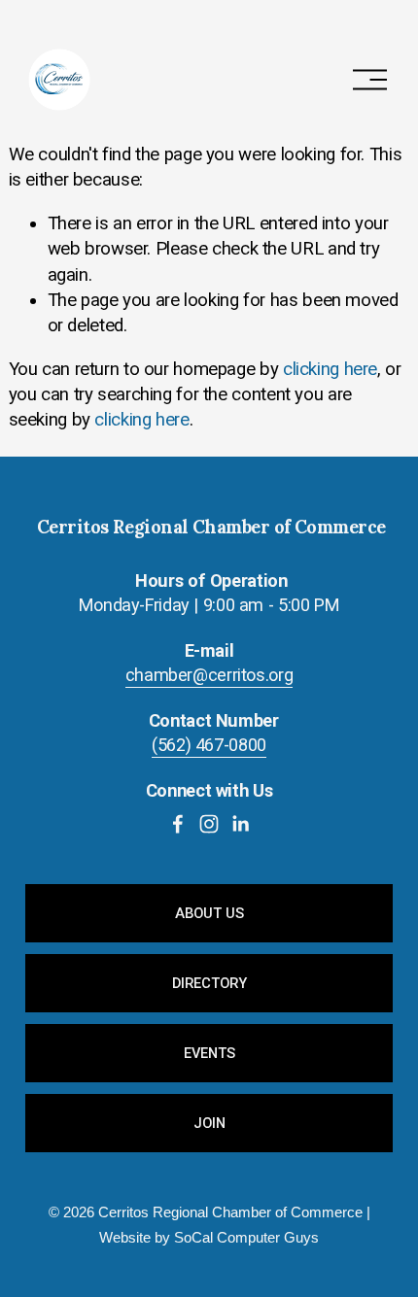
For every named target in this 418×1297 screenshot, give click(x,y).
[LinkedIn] (240, 824)
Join (209, 1123)
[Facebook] (178, 824)
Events (209, 1053)
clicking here (330, 369)
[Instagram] (209, 824)
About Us (209, 913)
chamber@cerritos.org (209, 675)
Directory (209, 983)
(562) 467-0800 (209, 744)
